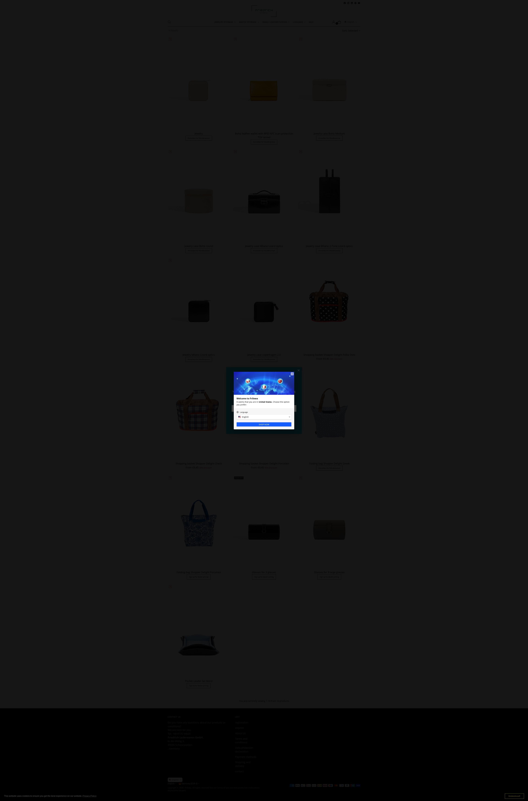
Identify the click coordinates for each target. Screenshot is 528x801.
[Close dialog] (292, 373)
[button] (264, 416)
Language (244, 412)
